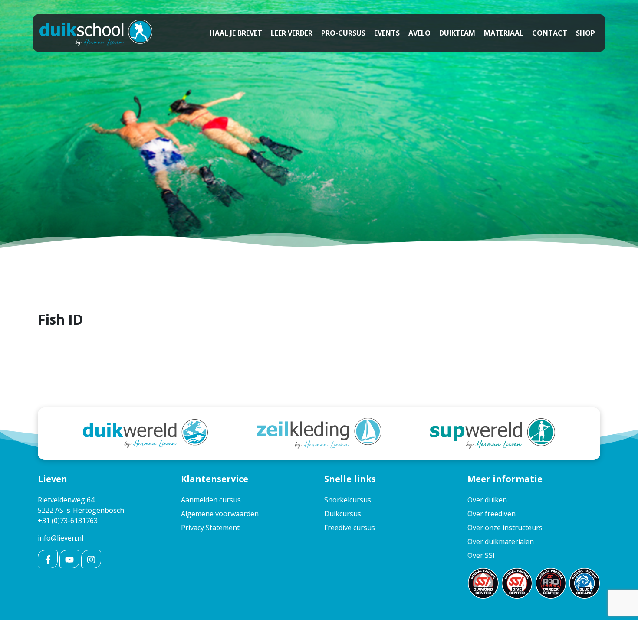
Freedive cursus (349, 527)
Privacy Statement (210, 527)
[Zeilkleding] (319, 433)
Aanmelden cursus (211, 500)
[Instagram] (91, 559)
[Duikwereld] (145, 433)
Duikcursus (342, 513)
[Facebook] (48, 559)
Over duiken (487, 500)
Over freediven (491, 513)
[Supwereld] (492, 433)
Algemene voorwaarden (220, 513)
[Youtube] (69, 559)
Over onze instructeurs (505, 527)
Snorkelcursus (347, 500)
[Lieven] (95, 33)
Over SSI (481, 555)
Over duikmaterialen (500, 541)
